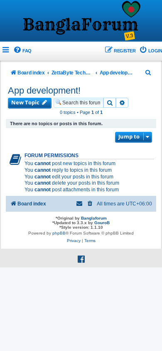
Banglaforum (94, 218)
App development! (44, 90)
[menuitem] (22, 51)
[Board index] (81, 21)
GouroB (102, 222)
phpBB (59, 233)
